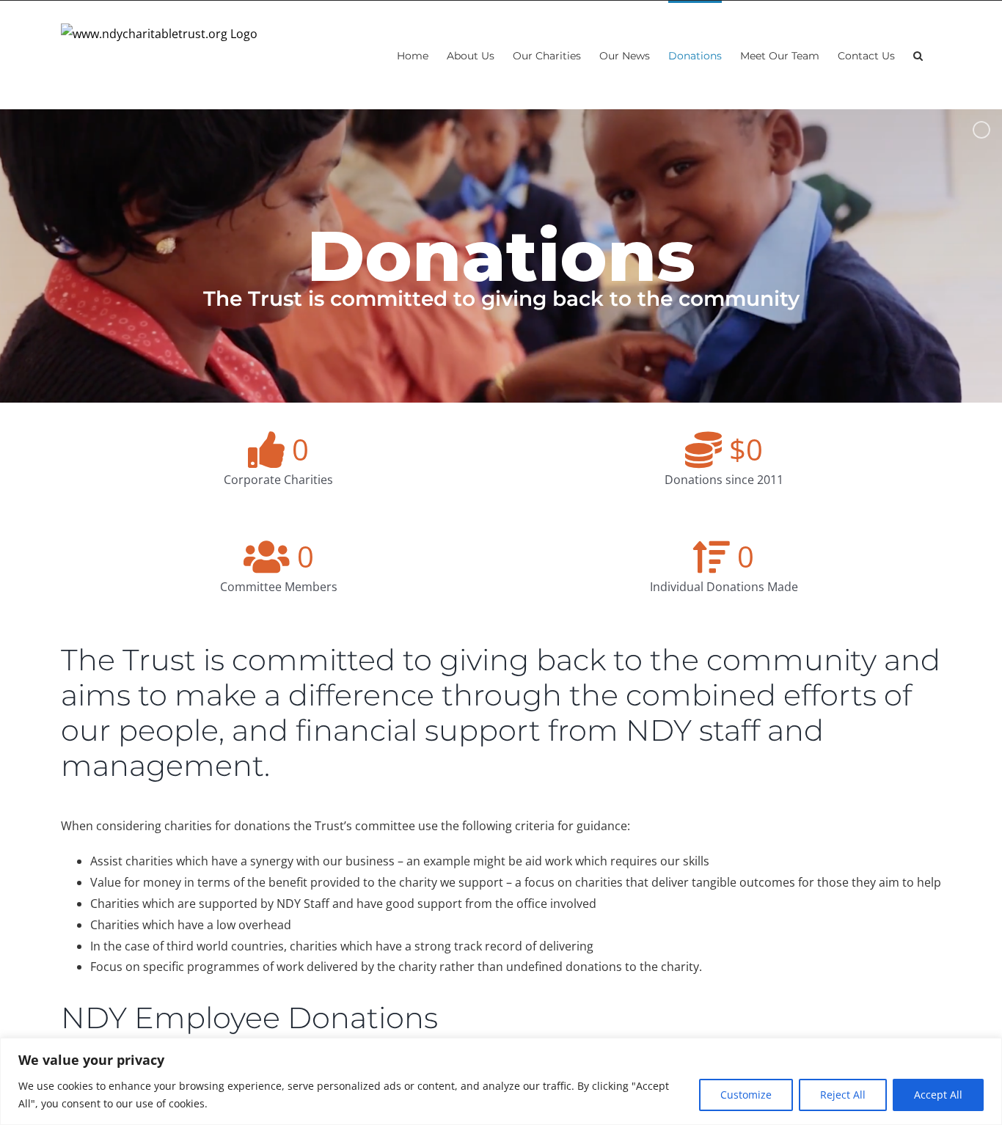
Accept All (938, 1095)
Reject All (843, 1095)
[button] (918, 55)
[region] (501, 1081)
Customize (746, 1095)
